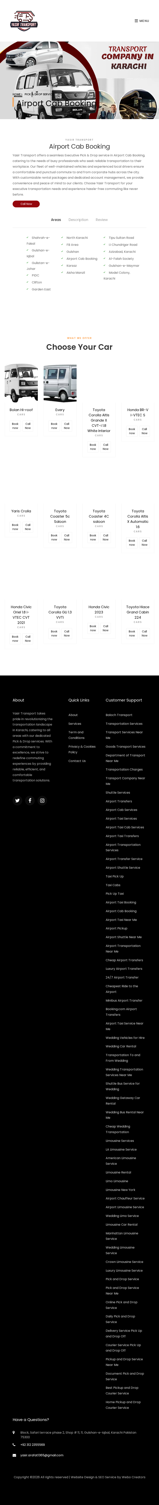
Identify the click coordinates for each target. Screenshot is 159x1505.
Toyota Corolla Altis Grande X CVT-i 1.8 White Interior (99, 420)
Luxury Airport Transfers (124, 968)
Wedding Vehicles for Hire (125, 1038)
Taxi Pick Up (115, 876)
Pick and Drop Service (122, 1279)
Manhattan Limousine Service (122, 1236)
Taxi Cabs (113, 885)
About (73, 715)
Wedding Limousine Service (120, 1250)
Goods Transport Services (125, 746)
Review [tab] (102, 219)
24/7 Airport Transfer (122, 977)
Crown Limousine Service (124, 1262)
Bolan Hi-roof (21, 409)
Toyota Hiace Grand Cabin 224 (137, 612)
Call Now (26, 204)
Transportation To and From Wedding (123, 1058)
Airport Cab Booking (121, 911)
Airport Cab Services (121, 810)
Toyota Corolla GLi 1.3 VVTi (60, 612)
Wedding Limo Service (122, 1216)
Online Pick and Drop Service (121, 1305)
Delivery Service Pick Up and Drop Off (124, 1333)
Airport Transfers (119, 801)
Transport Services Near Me (124, 735)
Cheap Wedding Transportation (118, 1129)
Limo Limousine (117, 1181)
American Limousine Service (121, 1161)
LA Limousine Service (121, 1149)
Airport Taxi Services (121, 818)
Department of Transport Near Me (125, 758)
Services (74, 723)
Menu (143, 21)
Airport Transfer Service (124, 859)
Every (60, 409)
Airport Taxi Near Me (121, 920)
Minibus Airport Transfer (124, 1000)
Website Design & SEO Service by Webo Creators (108, 1477)
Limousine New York (120, 1190)
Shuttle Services (118, 792)
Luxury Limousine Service (124, 1270)
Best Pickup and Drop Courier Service (122, 1391)
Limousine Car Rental (121, 1224)
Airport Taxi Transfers (122, 836)
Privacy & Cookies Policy (82, 749)
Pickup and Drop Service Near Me (124, 1362)
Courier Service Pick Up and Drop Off (123, 1348)
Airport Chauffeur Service (125, 1198)
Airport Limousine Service (125, 1207)
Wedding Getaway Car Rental (123, 1101)
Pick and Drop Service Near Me (122, 1291)
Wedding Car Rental (121, 1046)
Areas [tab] (56, 219)
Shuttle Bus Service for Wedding (123, 1086)
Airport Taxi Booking (121, 902)
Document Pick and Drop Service (125, 1376)
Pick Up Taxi (115, 893)
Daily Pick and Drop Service (120, 1319)
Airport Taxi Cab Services (125, 827)
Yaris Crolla (21, 511)
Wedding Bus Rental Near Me (125, 1115)
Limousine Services (120, 1141)
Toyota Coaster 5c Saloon (60, 516)
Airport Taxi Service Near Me (124, 1026)
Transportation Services (124, 723)
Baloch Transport (119, 715)
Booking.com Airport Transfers (121, 1012)
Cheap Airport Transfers (124, 960)
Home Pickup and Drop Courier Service (123, 1405)
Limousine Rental (118, 1172)
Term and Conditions (76, 735)
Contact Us (77, 761)
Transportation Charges (124, 769)
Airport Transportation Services (123, 848)
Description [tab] (78, 219)
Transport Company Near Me (125, 781)
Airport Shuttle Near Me (124, 937)
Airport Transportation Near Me (123, 949)
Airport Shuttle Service (123, 867)
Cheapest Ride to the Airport (122, 989)
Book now (15, 426)
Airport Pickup (116, 928)
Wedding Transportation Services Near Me (124, 1072)
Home (17, 94)
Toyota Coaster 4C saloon (99, 516)
